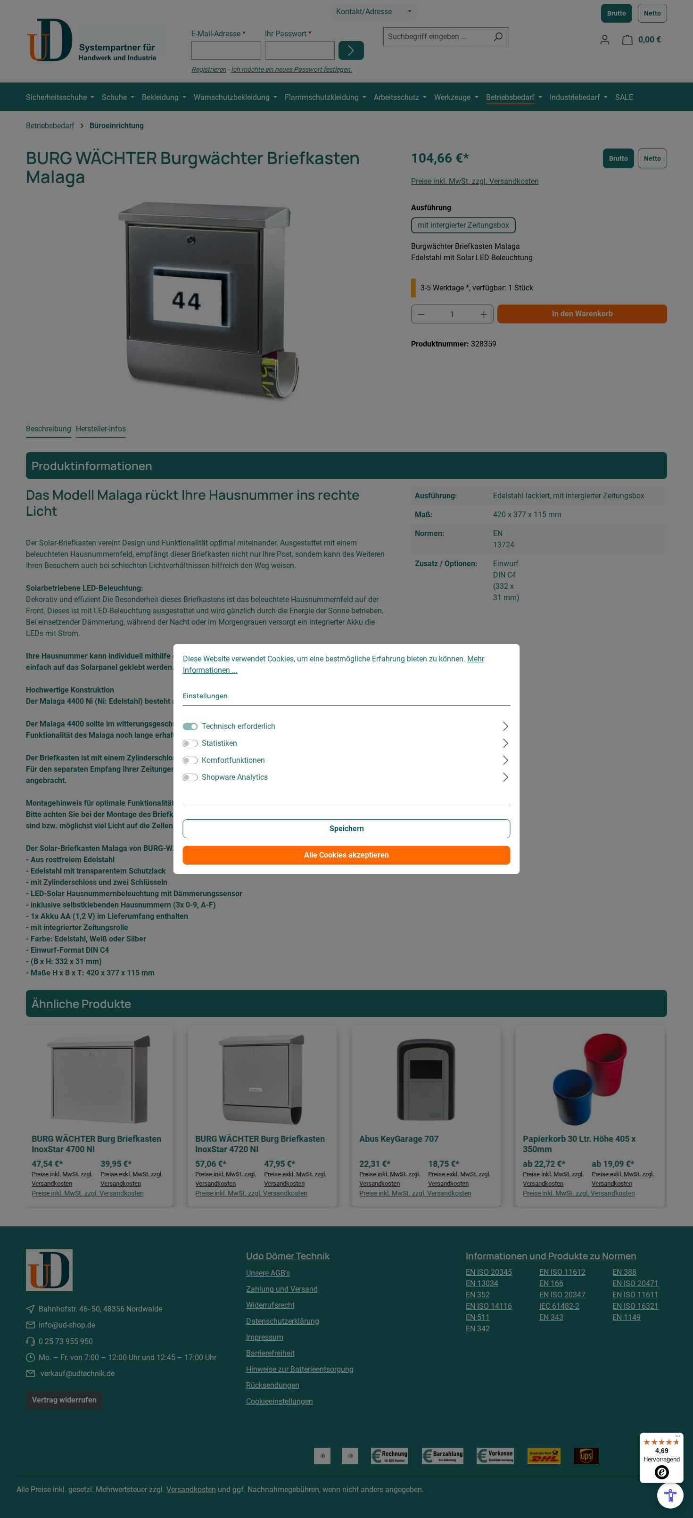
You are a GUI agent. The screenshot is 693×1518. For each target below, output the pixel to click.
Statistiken (219, 743)
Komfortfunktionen (233, 760)
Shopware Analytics (235, 777)
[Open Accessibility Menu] (670, 1495)
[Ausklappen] (505, 725)
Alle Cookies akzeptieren (346, 854)
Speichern (347, 828)
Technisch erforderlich (238, 726)
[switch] (190, 743)
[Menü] (678, 1438)
